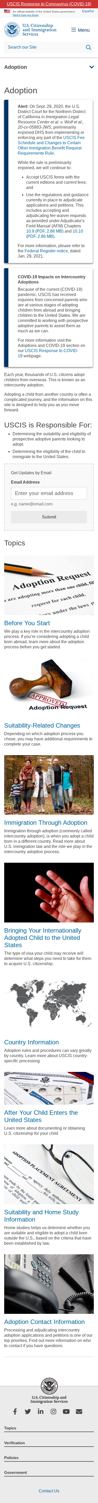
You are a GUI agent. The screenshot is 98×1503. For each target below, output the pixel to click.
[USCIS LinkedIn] (42, 1412)
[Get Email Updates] (81, 1412)
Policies (11, 1457)
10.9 (45, 231)
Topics (10, 1428)
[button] (90, 67)
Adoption (15, 67)
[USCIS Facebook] (17, 1412)
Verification (14, 1443)
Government (15, 1472)
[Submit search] (88, 48)
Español (88, 11)
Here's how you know (25, 15)
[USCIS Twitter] (30, 1412)
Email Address (25, 482)
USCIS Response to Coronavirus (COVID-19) (49, 4)
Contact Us (49, 1491)
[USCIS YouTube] (68, 1412)
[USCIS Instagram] (55, 1412)
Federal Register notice (46, 251)
